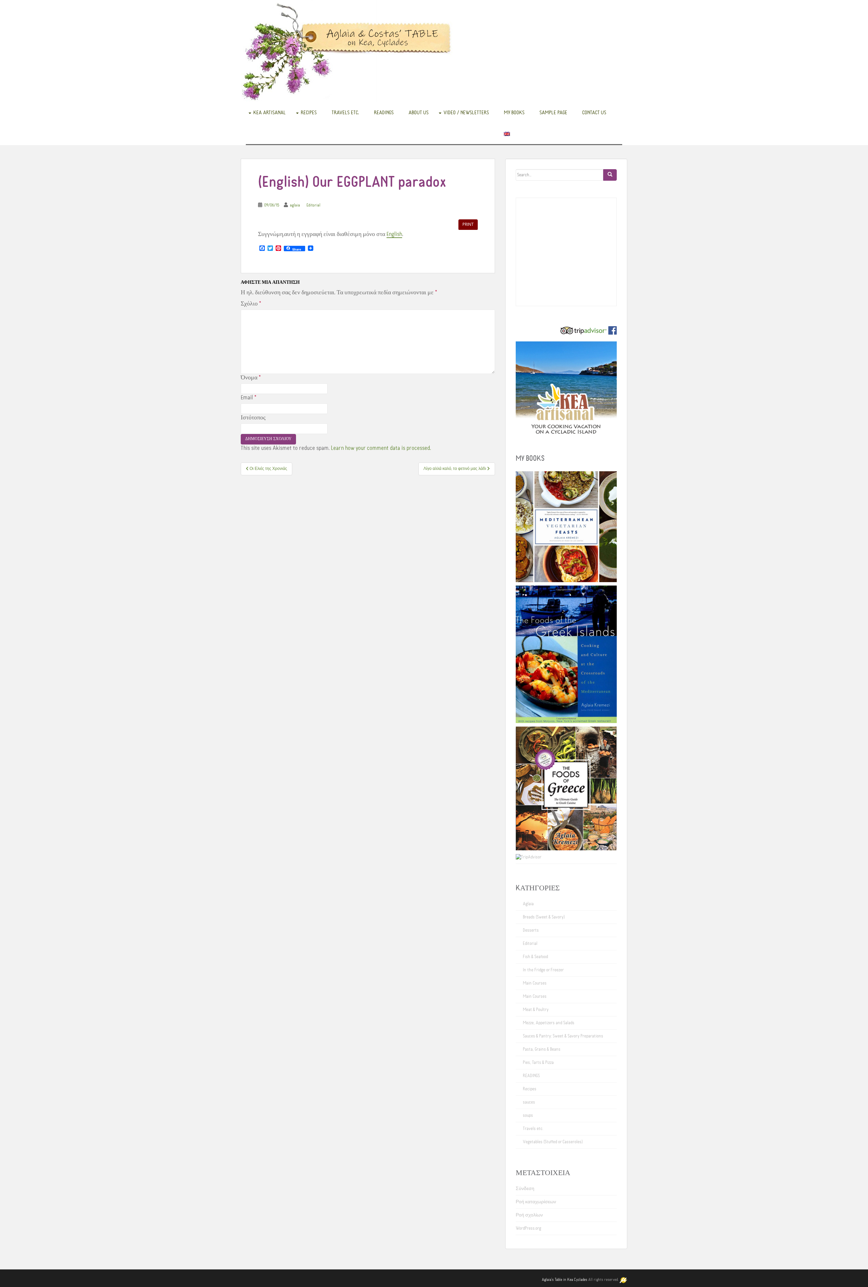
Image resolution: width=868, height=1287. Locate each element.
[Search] (610, 175)
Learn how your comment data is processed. (381, 448)
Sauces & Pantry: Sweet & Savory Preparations (563, 1036)
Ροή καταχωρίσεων (536, 1202)
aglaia (295, 205)
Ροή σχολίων (529, 1215)
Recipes (309, 112)
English (394, 234)
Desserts (531, 930)
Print (468, 224)
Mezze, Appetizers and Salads (548, 1023)
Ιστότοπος (253, 418)
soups (528, 1115)
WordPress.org (528, 1228)
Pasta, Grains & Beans (541, 1049)
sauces (529, 1102)
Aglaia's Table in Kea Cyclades (564, 1280)
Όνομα (251, 378)
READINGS (384, 112)
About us (419, 112)
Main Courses (535, 983)
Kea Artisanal (269, 112)
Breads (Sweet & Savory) (544, 917)
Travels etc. (345, 112)
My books (514, 112)
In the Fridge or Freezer (543, 970)
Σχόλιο (251, 304)
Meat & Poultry (536, 1009)
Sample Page (553, 112)
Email (248, 398)
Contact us (594, 112)
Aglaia (528, 904)
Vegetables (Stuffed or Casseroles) (553, 1142)
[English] (507, 133)
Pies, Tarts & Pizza (538, 1062)
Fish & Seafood (535, 956)
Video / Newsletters (466, 112)
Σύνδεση (525, 1188)
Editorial (313, 205)
